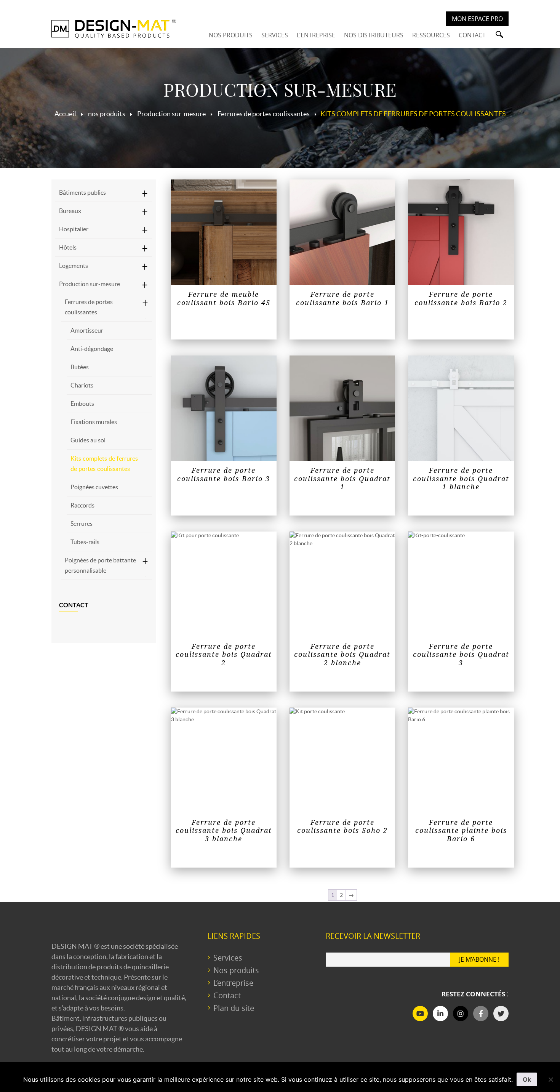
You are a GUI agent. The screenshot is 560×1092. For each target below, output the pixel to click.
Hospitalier (73, 229)
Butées (79, 366)
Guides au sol (88, 440)
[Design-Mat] (113, 28)
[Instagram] (460, 1013)
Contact (73, 605)
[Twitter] (501, 1013)
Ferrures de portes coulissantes (89, 306)
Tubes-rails (84, 541)
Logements (73, 265)
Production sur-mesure (89, 283)
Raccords (82, 505)
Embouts (82, 403)
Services (227, 958)
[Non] (550, 1079)
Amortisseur (86, 330)
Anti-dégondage (91, 348)
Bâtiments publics (82, 192)
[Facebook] (480, 1013)
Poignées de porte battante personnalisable (100, 565)
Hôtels (68, 247)
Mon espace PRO (477, 18)
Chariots (81, 385)
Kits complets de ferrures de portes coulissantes (104, 463)
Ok (527, 1079)
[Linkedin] (440, 1013)
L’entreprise (233, 983)
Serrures (81, 523)
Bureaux (70, 210)
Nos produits (236, 970)
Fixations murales (93, 421)
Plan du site (233, 1008)
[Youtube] (420, 1013)
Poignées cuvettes (94, 487)
